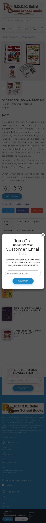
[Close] (43, 235)
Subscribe (23, 281)
